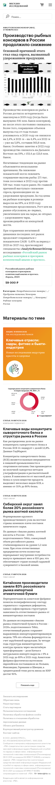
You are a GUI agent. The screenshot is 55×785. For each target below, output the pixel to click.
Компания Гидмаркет (14, 423)
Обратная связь (11, 700)
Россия (6, 304)
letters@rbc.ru (44, 773)
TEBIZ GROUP (9, 498)
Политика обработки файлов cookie (22, 715)
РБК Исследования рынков (19, 334)
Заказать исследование (15, 696)
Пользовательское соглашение (19, 711)
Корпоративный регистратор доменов (23, 729)
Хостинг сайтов (11, 733)
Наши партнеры (11, 704)
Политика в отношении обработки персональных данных (21, 720)
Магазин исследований (18, 5)
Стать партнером (12, 707)
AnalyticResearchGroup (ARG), (19, 28)
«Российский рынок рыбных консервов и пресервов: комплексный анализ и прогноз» (25, 256)
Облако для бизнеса (13, 726)
